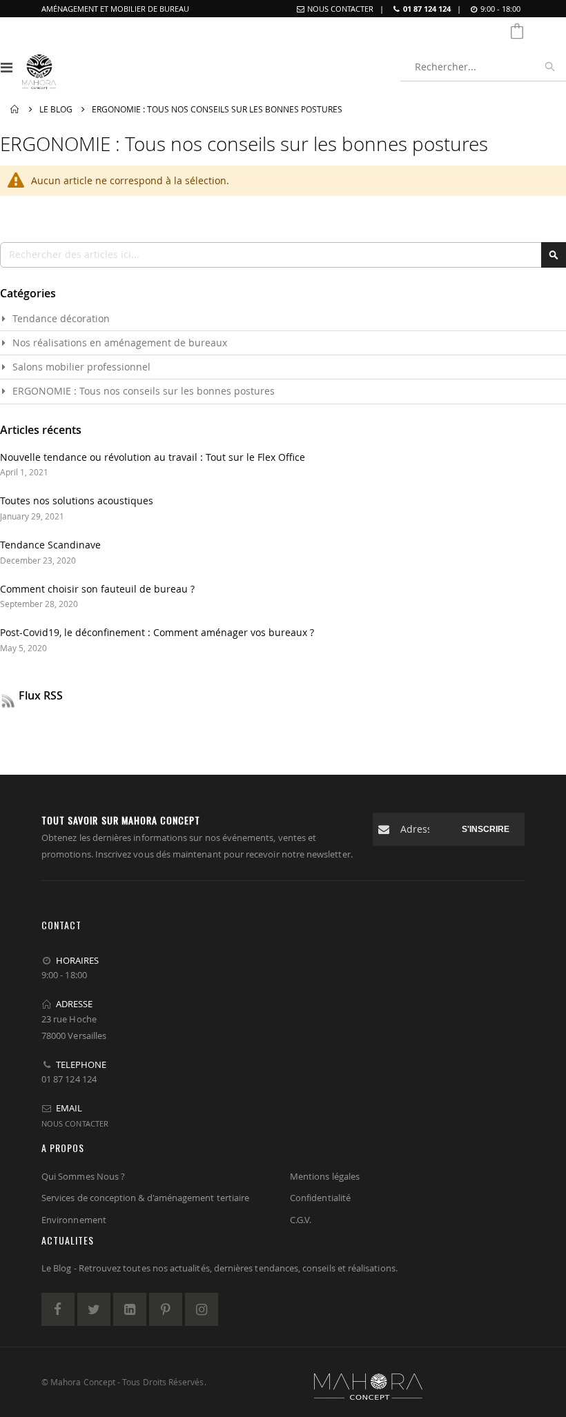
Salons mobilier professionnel (81, 366)
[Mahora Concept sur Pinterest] (165, 1309)
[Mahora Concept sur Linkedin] (129, 1309)
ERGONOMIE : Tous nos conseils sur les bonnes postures (143, 390)
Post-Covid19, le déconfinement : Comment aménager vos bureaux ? (157, 632)
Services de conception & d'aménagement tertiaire (145, 1197)
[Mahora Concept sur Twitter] (93, 1309)
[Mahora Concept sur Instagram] (201, 1309)
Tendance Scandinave (50, 544)
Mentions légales (325, 1176)
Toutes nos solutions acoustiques (76, 500)
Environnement (73, 1219)
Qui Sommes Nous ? (83, 1176)
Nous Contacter (340, 8)
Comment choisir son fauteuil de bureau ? (97, 588)
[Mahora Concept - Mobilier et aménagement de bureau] (39, 67)
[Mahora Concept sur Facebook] (58, 1309)
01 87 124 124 (427, 8)
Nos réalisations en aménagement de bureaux (119, 342)
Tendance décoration (61, 318)
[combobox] (483, 67)
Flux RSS (41, 695)
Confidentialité (320, 1197)
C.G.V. (300, 1219)
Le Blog (55, 109)
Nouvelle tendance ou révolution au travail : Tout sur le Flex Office (152, 457)
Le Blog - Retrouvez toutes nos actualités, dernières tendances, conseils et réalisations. (219, 1268)
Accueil (15, 109)
